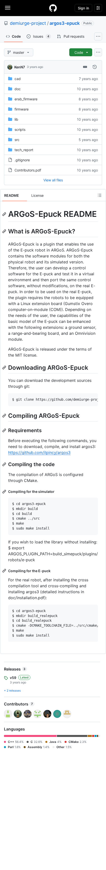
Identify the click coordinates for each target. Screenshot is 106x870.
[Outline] (99, 195)
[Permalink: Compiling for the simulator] (4, 491)
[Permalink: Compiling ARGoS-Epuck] (4, 415)
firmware (22, 109)
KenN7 (19, 67)
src (17, 140)
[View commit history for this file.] (94, 66)
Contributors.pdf (28, 170)
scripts (20, 129)
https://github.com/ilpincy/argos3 (39, 452)
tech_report (24, 150)
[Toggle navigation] (7, 7)
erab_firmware (26, 99)
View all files (53, 180)
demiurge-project (28, 23)
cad (18, 79)
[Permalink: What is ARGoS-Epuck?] (4, 231)
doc (18, 89)
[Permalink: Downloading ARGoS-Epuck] (4, 367)
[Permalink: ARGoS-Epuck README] (4, 214)
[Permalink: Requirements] (4, 430)
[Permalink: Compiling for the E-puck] (4, 570)
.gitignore (22, 160)
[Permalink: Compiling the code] (4, 464)
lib (16, 119)
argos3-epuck (65, 23)
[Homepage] (53, 8)
